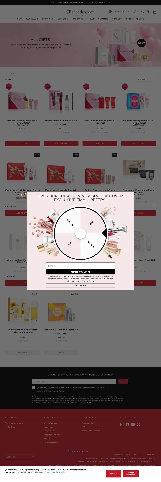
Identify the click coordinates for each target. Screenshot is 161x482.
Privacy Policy (50, 472)
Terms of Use (60, 472)
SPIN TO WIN (80, 272)
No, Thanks (80, 285)
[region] (80, 474)
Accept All (113, 474)
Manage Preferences (130, 474)
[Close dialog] (24, 195)
